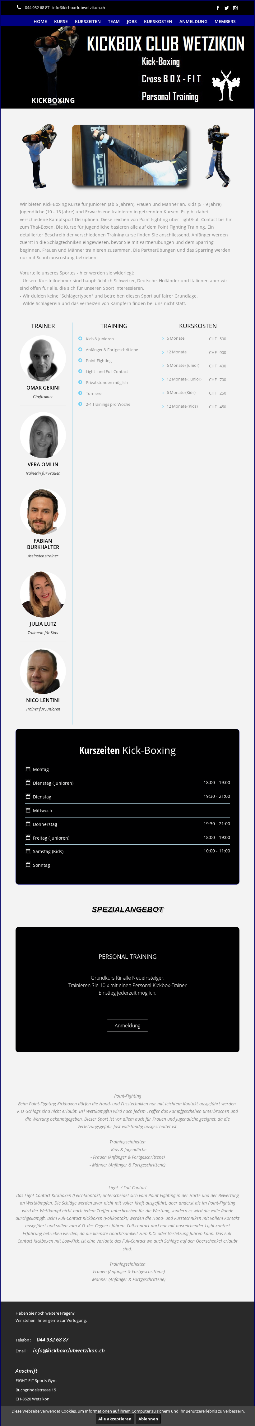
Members (225, 21)
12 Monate (177, 352)
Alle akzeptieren (115, 1419)
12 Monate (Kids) (182, 406)
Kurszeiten (88, 21)
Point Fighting (99, 360)
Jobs (132, 21)
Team (114, 21)
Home (40, 21)
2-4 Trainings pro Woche (108, 404)
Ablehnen (148, 1419)
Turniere (93, 393)
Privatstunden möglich (107, 382)
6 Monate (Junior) (183, 365)
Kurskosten (158, 21)
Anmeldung (193, 21)
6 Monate (175, 338)
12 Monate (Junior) (184, 379)
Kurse (61, 21)
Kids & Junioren (100, 339)
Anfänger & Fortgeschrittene (112, 349)
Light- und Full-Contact (107, 371)
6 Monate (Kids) (181, 392)
